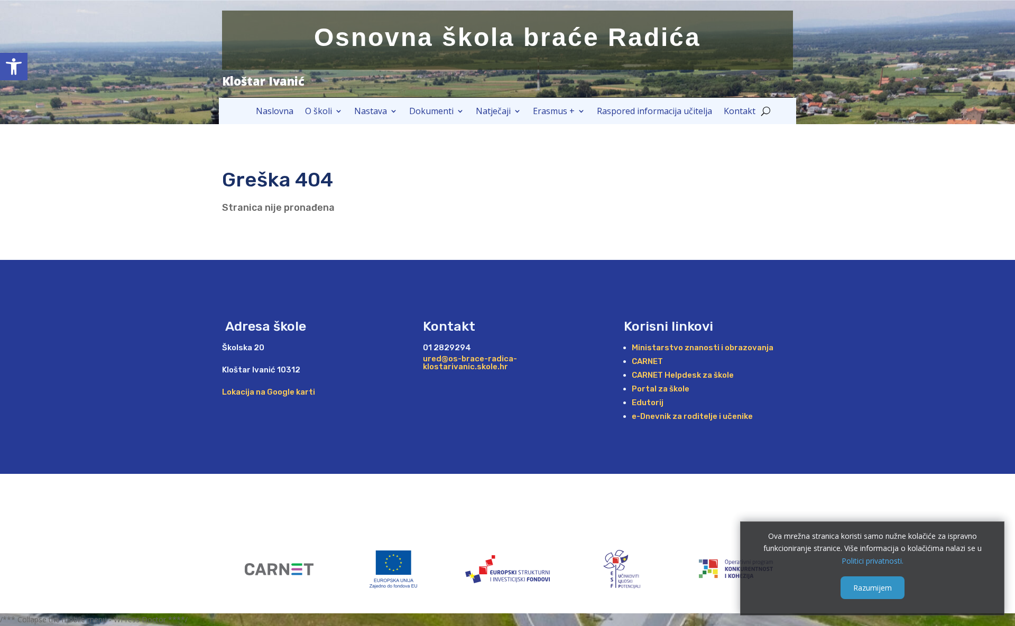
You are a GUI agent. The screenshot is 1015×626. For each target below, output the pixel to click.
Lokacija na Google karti (268, 392)
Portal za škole (660, 389)
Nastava (370, 112)
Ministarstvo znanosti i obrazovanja (702, 347)
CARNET (647, 361)
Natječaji (493, 112)
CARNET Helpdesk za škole (683, 375)
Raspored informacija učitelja (654, 112)
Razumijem (872, 587)
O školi (318, 112)
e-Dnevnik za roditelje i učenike (692, 416)
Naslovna (274, 112)
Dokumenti (431, 112)
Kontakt (739, 112)
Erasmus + (554, 112)
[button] (13, 66)
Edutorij (647, 402)
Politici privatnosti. (872, 561)
